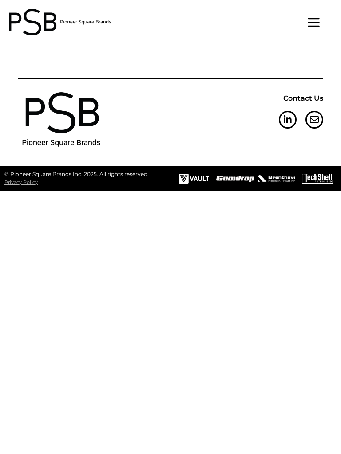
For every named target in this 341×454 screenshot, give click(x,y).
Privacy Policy (21, 182)
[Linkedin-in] (288, 120)
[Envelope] (314, 120)
